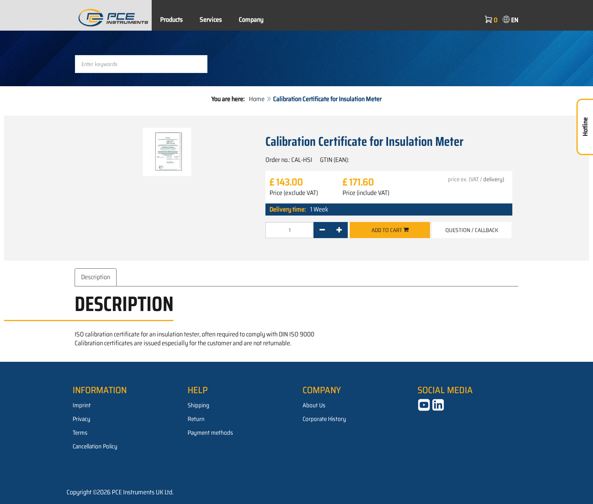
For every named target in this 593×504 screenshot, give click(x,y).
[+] (339, 230)
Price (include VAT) (365, 193)
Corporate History (324, 419)
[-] (322, 230)
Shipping (198, 405)
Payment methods (210, 433)
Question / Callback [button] (471, 230)
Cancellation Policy (95, 446)
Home (257, 99)
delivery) (493, 179)
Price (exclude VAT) (293, 193)
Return (196, 419)
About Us (314, 405)
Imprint (82, 405)
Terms (80, 433)
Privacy (81, 419)
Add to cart (387, 230)
